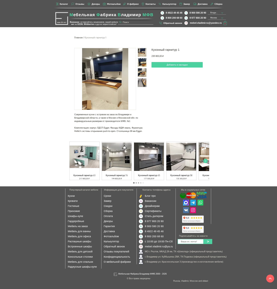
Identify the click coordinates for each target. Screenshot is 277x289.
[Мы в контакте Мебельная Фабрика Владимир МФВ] (186, 210)
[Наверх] (270, 278)
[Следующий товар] (205, 161)
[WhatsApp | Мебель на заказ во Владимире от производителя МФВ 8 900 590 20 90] (200, 202)
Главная (78, 37)
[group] (138, 161)
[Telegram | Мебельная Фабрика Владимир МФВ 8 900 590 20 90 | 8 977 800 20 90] (193, 202)
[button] (225, 23)
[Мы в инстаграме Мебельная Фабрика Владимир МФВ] (193, 210)
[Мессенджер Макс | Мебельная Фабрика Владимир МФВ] (186, 202)
